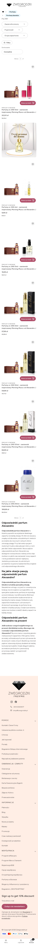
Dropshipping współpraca (12, 875)
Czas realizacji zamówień (11, 836)
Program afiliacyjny (9, 856)
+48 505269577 (18, 707)
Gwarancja (6, 769)
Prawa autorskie (8, 797)
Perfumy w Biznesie (9, 879)
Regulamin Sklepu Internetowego (15, 749)
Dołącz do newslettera (14, 906)
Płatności (5, 807)
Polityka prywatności (10, 754)
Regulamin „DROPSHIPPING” (13, 889)
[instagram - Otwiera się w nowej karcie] (11, 702)
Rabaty (4, 826)
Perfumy (13, 12)
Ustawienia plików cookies (12, 730)
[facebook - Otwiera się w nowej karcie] (16, 702)
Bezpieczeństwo (8, 788)
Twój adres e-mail (8, 901)
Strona (16, 59)
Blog (3, 812)
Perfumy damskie (12, 15)
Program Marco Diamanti (11, 860)
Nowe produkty (8, 822)
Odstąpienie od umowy (11, 773)
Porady (4, 744)
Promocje (6, 831)
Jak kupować (7, 740)
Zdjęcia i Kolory (7, 792)
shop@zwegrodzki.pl (20, 710)
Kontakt (5, 845)
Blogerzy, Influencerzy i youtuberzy (15, 884)
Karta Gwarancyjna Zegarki (12, 783)
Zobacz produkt (26, 103)
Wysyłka (5, 817)
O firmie (5, 735)
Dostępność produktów (11, 841)
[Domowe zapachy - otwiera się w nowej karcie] (19, 140)
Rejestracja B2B (8, 865)
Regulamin (26, 912)
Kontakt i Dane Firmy (10, 725)
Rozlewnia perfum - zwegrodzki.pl (3, 11)
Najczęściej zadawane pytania (13, 759)
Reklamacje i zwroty (9, 778)
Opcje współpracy (9, 870)
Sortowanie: (6, 47)
